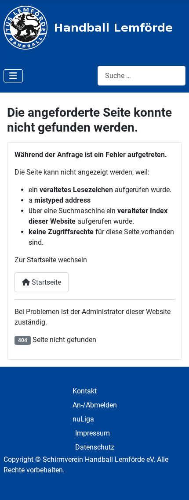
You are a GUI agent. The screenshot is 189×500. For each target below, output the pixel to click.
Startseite (45, 282)
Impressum (92, 433)
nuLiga (83, 419)
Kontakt (85, 391)
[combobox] (141, 76)
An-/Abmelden (95, 405)
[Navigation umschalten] (13, 75)
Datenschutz (94, 447)
